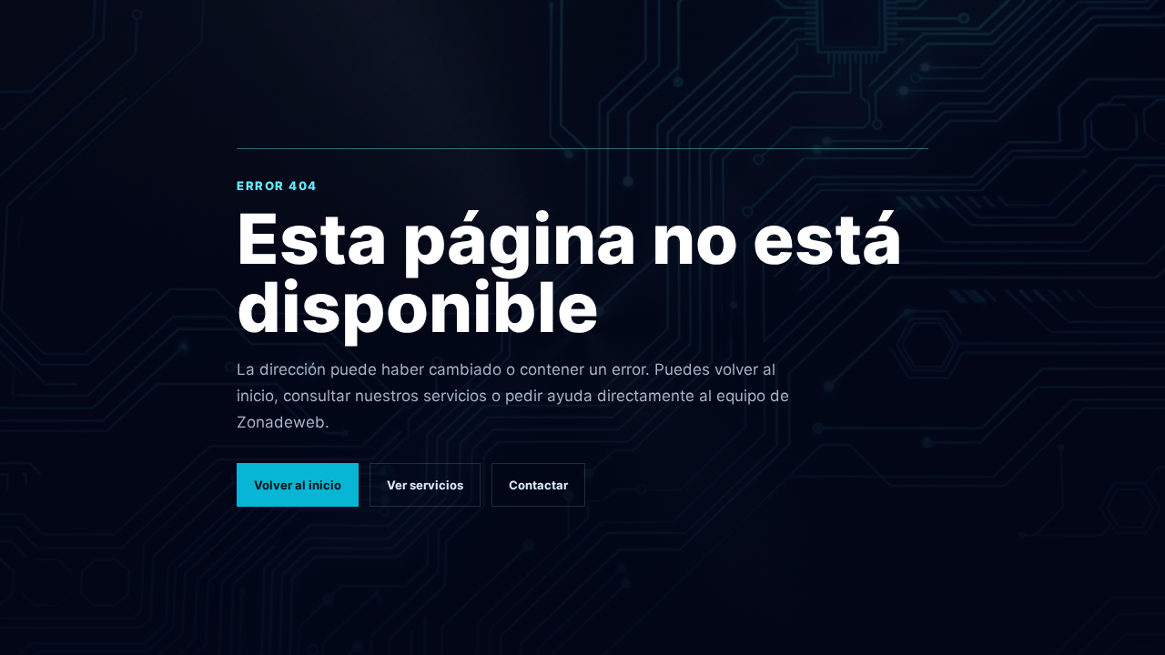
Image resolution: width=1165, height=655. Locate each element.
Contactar (538, 485)
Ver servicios (425, 485)
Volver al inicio (297, 485)
